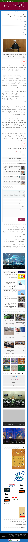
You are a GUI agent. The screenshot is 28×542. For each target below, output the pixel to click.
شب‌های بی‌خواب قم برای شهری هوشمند (16, 267)
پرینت (24, 34)
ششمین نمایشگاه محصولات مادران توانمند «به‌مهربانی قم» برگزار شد (10, 297)
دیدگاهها (6, 272)
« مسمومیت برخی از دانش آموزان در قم (14, 158)
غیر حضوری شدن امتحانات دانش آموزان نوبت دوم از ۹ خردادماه (20, 335)
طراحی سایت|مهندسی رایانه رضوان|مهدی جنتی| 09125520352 (12, 536)
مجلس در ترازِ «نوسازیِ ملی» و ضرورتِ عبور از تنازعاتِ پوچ (14, 405)
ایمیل (24, 32)
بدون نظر (23, 29)
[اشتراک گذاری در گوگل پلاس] (16, 152)
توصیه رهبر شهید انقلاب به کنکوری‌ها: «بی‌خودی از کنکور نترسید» (13, 172)
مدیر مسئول (19, 19)
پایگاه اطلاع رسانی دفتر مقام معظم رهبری (17, 521)
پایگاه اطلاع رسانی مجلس (20, 524)
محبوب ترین (14, 272)
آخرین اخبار (21, 272)
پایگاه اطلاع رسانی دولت (20, 523)
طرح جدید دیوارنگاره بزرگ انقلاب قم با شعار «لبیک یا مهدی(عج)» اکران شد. (12, 182)
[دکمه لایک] (24, 62)
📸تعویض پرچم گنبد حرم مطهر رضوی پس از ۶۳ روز (11, 177)
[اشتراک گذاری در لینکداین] (14, 152)
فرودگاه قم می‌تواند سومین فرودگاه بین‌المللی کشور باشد (10, 291)
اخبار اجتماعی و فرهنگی (19, 12)
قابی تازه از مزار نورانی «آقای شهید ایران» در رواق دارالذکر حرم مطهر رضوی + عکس (15, 441)
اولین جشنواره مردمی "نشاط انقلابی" (13, 148)
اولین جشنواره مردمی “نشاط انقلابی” (18, 16)
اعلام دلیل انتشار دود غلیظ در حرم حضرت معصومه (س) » (14, 160)
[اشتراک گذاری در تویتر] (21, 152)
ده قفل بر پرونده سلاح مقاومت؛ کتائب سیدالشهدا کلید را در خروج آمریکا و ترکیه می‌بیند (11, 276)
